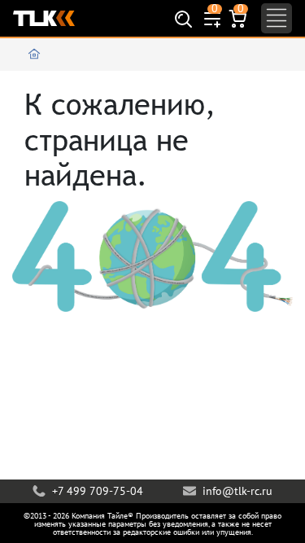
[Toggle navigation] (276, 18)
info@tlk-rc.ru (235, 491)
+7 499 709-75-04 (96, 491)
